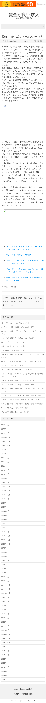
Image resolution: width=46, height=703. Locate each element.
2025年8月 (5, 453)
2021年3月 (5, 671)
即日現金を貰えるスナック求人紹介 (14, 408)
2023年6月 (5, 560)
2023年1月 (5, 581)
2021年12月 (5, 634)
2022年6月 (5, 609)
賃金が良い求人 (24, 14)
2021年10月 (5, 642)
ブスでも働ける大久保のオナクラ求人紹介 (17, 369)
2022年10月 (5, 593)
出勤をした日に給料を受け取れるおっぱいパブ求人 (20, 399)
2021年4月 (5, 667)
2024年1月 (5, 532)
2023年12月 (5, 536)
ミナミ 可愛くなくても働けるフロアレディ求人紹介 (21, 395)
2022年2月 (5, 626)
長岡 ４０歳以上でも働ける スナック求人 (17, 384)
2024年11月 (5, 490)
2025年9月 (5, 449)
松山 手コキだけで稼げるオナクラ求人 (16, 323)
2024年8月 (5, 503)
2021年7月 (5, 655)
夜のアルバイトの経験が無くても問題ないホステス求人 (22, 361)
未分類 (13, 287)
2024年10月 (5, 495)
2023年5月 (5, 564)
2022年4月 (5, 618)
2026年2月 (5, 429)
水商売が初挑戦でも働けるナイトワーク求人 (17, 380)
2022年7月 (5, 605)
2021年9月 (5, 646)
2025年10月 (5, 445)
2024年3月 (5, 523)
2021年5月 (5, 663)
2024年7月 (5, 507)
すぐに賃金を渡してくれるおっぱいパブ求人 (17, 338)
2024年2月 (5, 527)
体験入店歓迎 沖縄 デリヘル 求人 (13, 346)
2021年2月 (5, 675)
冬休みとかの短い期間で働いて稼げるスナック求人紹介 (22, 404)
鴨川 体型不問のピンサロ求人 (18, 255)
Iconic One (10, 701)
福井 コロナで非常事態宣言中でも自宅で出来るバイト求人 (13, 301)
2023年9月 (5, 548)
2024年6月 (5, 511)
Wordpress (35, 701)
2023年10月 (5, 544)
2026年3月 (5, 425)
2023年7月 (5, 556)
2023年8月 (5, 552)
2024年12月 (5, 486)
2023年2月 (5, 577)
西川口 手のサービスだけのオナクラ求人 (17, 342)
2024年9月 (5, 499)
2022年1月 (5, 630)
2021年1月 (5, 679)
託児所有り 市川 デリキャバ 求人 (13, 350)
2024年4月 (5, 519)
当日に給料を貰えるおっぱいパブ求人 (15, 412)
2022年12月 (5, 585)
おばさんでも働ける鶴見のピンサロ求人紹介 (17, 327)
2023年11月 (5, 540)
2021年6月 (5, 659)
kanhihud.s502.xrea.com (18, 41)
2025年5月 (5, 466)
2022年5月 (5, 614)
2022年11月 (5, 589)
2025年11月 (5, 441)
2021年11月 (5, 638)
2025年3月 (5, 474)
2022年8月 (5, 601)
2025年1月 (5, 482)
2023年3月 (5, 572)
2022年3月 (5, 622)
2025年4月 (5, 470)
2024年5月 (5, 515)
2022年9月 (5, 597)
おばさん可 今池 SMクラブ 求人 (13, 365)
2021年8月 (5, 651)
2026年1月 (5, 433)
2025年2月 (5, 478)
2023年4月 (5, 568)
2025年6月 (5, 462)
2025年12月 (5, 437)
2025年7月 (5, 458)
